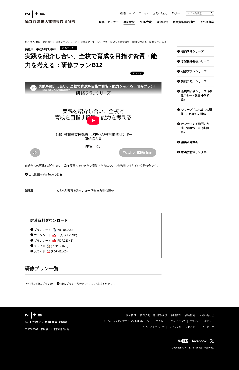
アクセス (144, 13)
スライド (51, 246)
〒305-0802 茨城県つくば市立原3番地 (47, 329)
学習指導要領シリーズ (195, 61)
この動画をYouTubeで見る (45, 174)
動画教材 (129, 21)
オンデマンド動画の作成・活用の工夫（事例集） (195, 128)
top (38, 42)
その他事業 (207, 21)
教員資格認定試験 (184, 21)
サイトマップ (206, 327)
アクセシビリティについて (170, 321)
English (176, 13)
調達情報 (176, 315)
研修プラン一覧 (70, 283)
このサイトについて (154, 327)
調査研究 (162, 21)
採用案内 (190, 315)
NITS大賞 (146, 21)
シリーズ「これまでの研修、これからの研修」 (196, 111)
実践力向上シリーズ (193, 81)
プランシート (53, 229)
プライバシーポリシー (201, 321)
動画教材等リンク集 (193, 152)
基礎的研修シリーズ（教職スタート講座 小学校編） (196, 95)
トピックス (175, 327)
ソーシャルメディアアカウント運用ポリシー (127, 321)
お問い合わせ (160, 13)
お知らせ (190, 327)
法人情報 (131, 315)
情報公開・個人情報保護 (153, 315)
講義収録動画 (189, 142)
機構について (127, 13)
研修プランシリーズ (66, 42)
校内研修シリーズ (192, 51)
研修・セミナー (109, 21)
